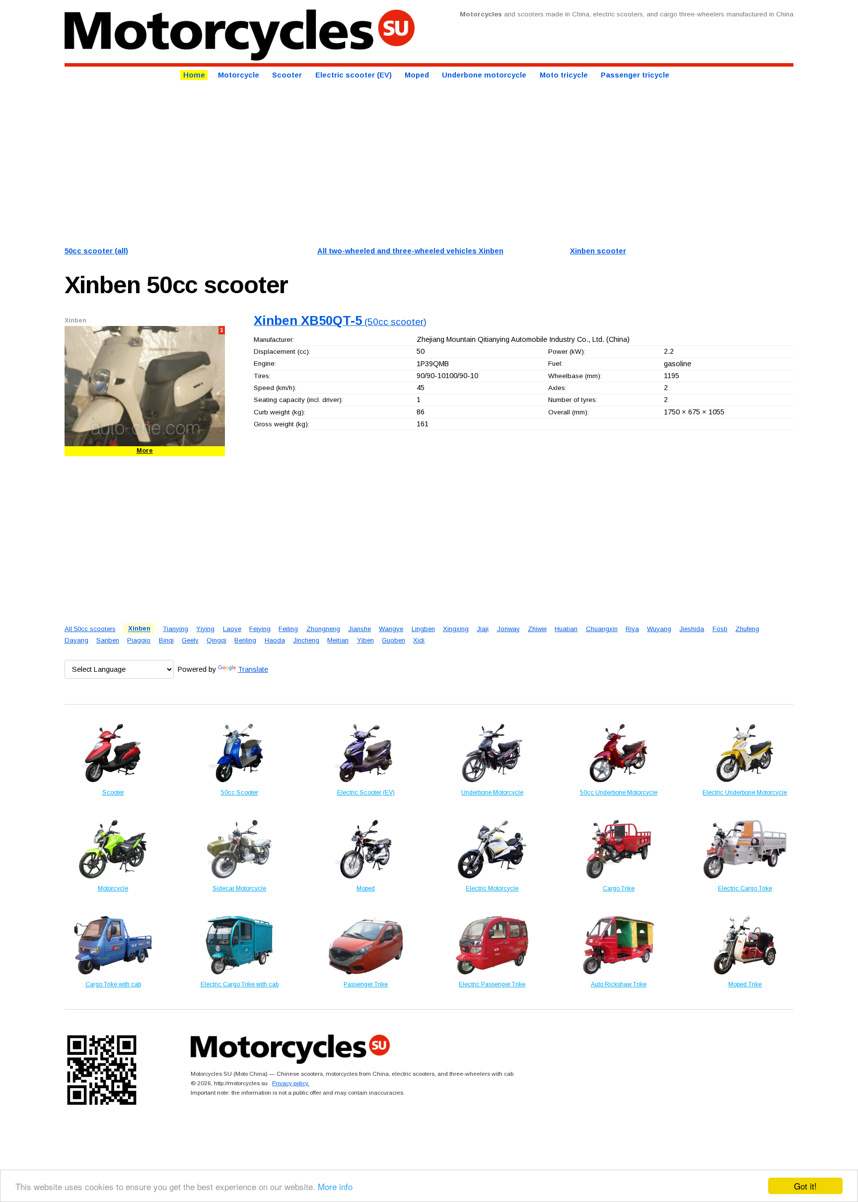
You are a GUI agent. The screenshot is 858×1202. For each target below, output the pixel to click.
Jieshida (691, 629)
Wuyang (659, 629)
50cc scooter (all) (96, 251)
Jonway (508, 629)
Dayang (76, 640)
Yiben (365, 640)
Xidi (419, 640)
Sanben (107, 640)
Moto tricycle (564, 75)
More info (335, 1186)
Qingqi (216, 640)
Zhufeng (747, 629)
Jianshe (359, 629)
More (145, 450)
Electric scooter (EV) (353, 75)
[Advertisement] (362, 162)
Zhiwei (537, 629)
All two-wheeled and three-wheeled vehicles (410, 251)
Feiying (260, 629)
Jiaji (483, 629)
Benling (245, 640)
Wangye (391, 629)
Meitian (338, 640)
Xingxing (456, 629)
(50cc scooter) (340, 322)
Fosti (720, 629)
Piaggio (138, 640)
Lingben (423, 629)
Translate (253, 669)
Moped (417, 75)
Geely (190, 640)
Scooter (287, 75)
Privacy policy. (290, 1083)
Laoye (232, 629)
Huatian (566, 629)
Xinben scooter (598, 251)
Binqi (166, 640)
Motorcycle (238, 75)
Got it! (805, 1186)
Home (194, 75)
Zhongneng (323, 629)
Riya (632, 629)
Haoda (275, 640)
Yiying (205, 629)
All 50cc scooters (90, 629)
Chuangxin (602, 629)
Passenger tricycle (635, 75)
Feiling (288, 629)
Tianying (175, 629)
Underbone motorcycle (484, 75)
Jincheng (306, 640)
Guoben (393, 640)
